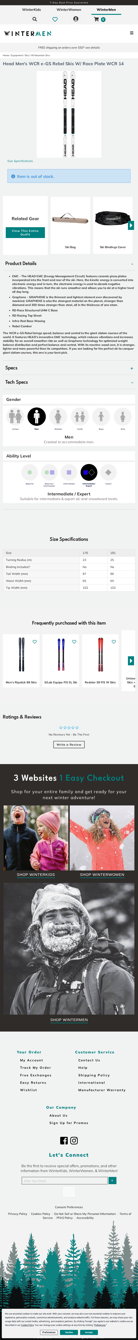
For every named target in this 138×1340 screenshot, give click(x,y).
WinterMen (106, 9)
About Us (58, 1115)
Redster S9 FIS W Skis (100, 682)
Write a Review (69, 744)
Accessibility (85, 1218)
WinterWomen (69, 9)
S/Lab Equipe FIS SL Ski (60, 682)
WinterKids (31, 9)
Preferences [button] (100, 1325)
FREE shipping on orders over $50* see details (69, 47)
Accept (89, 1332)
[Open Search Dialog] (34, 19)
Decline (69, 1332)
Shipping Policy (94, 1075)
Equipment (17, 55)
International (91, 1082)
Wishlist (28, 1090)
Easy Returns (33, 1082)
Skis (27, 55)
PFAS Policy (65, 1218)
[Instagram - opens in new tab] (74, 1140)
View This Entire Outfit (25, 232)
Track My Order (35, 1067)
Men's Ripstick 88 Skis (21, 682)
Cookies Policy (40, 1214)
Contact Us (89, 1060)
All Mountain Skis (40, 55)
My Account (31, 1060)
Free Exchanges (36, 1075)
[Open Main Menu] (115, 33)
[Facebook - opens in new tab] (64, 1140)
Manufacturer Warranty (102, 1090)
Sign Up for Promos (69, 1123)
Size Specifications (20, 161)
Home (6, 55)
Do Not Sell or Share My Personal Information (85, 1214)
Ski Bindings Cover (113, 247)
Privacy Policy (17, 1214)
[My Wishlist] (55, 19)
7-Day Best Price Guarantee (69, 2)
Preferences (49, 1332)
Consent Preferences (69, 1207)
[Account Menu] (75, 19)
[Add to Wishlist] (35, 640)
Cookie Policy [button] (27, 1325)
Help (83, 1067)
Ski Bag (70, 247)
